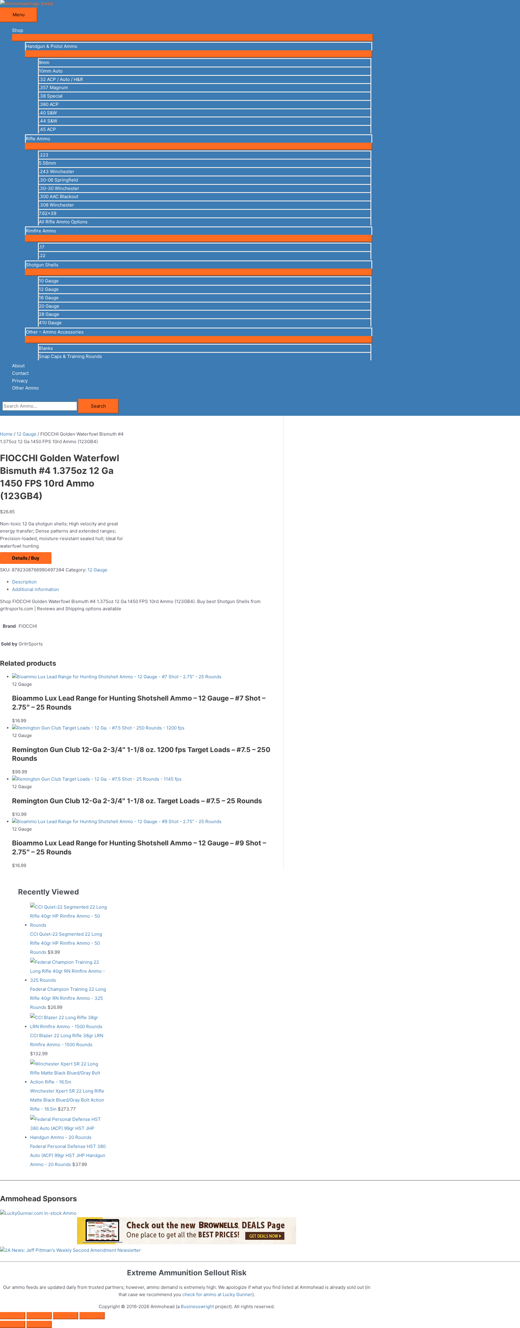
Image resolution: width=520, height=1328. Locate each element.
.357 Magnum (53, 87)
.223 (43, 155)
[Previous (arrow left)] (12, 1324)
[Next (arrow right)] (39, 1324)
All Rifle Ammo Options (63, 222)
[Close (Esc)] (92, 1315)
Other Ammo (25, 388)
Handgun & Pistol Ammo (51, 46)
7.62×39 (47, 213)
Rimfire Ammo (41, 231)
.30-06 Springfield (58, 180)
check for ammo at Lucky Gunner (217, 1294)
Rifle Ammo (38, 139)
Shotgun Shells (42, 265)
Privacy (20, 381)
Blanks (46, 348)
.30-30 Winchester (59, 188)
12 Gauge (49, 289)
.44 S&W (48, 121)
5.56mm (47, 163)
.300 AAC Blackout (58, 196)
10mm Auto (51, 71)
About (18, 366)
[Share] (65, 1315)
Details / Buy (25, 558)
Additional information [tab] (35, 589)
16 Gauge (49, 297)
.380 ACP (49, 104)
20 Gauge (49, 306)
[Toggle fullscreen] (39, 1315)
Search (98, 406)
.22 (42, 255)
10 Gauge (49, 281)
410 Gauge (50, 322)
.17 (42, 247)
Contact (20, 373)
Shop (17, 30)
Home (6, 434)
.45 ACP (47, 129)
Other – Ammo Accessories (55, 332)
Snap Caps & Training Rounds (70, 356)
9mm (44, 62)
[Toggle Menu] (192, 37)
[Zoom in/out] (12, 1315)
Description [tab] (24, 582)
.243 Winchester (56, 171)
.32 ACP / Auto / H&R (61, 79)
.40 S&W (48, 113)
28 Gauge (49, 314)
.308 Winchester (56, 205)
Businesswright (197, 1306)
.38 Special (51, 96)
